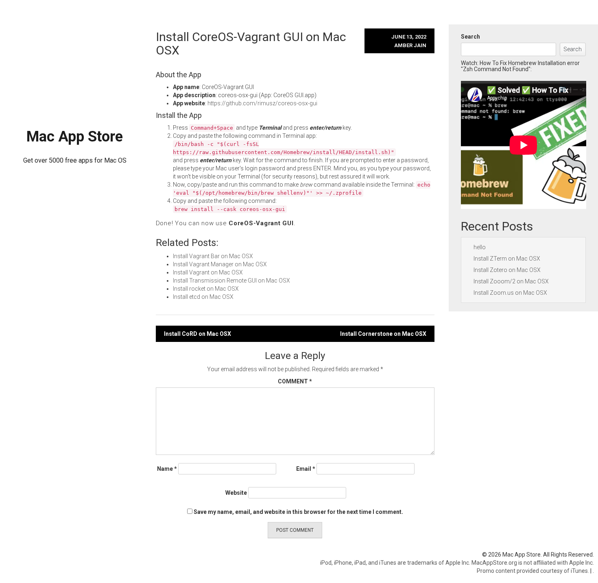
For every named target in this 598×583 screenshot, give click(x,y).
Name (167, 469)
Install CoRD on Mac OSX (197, 334)
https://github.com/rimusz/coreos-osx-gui (262, 103)
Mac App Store (74, 136)
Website (236, 492)
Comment (295, 381)
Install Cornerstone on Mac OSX (383, 334)
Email (305, 469)
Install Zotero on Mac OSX (507, 270)
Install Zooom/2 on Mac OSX (511, 281)
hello (480, 247)
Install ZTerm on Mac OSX (507, 258)
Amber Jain (410, 45)
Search (470, 36)
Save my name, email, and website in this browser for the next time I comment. (298, 512)
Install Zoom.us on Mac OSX (510, 292)
